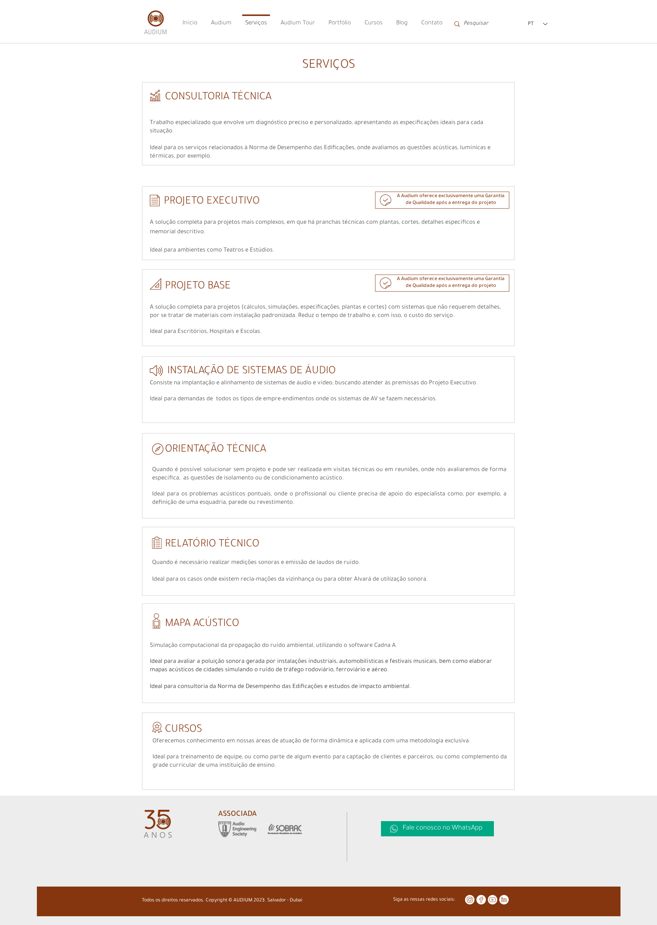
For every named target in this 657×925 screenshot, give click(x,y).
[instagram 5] (469, 899)
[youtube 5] (492, 899)
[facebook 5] (481, 899)
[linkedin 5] (504, 899)
